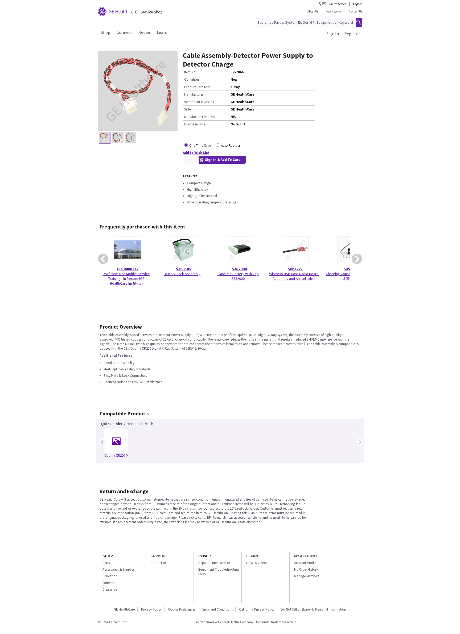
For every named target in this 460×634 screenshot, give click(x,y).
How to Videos (256, 563)
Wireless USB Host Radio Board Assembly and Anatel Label (294, 276)
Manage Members (306, 576)
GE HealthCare (124, 609)
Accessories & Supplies (118, 569)
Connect (124, 32)
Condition (191, 79)
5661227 (295, 268)
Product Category (197, 87)
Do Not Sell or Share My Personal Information (313, 609)
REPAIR (204, 555)
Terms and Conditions (217, 609)
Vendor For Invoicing (199, 102)
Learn (162, 32)
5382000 (239, 268)
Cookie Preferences (181, 609)
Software (108, 582)
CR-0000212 (127, 268)
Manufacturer (193, 94)
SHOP (107, 555)
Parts (106, 563)
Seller (188, 109)
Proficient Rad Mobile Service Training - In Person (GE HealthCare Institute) (126, 278)
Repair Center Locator (214, 563)
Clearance (109, 589)
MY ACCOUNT (306, 555)
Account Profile (305, 563)
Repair (144, 32)
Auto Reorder (230, 145)
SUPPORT (159, 555)
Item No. (190, 72)
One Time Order (200, 145)
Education (109, 576)
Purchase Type (194, 124)
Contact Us (355, 11)
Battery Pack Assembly (182, 273)
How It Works (334, 11)
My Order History (306, 569)
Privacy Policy (151, 609)
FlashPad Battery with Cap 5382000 (238, 276)
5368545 (183, 268)
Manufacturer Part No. (200, 116)
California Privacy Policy (257, 609)
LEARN (252, 555)
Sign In (332, 33)
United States (337, 4)
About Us (312, 11)
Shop (105, 32)
